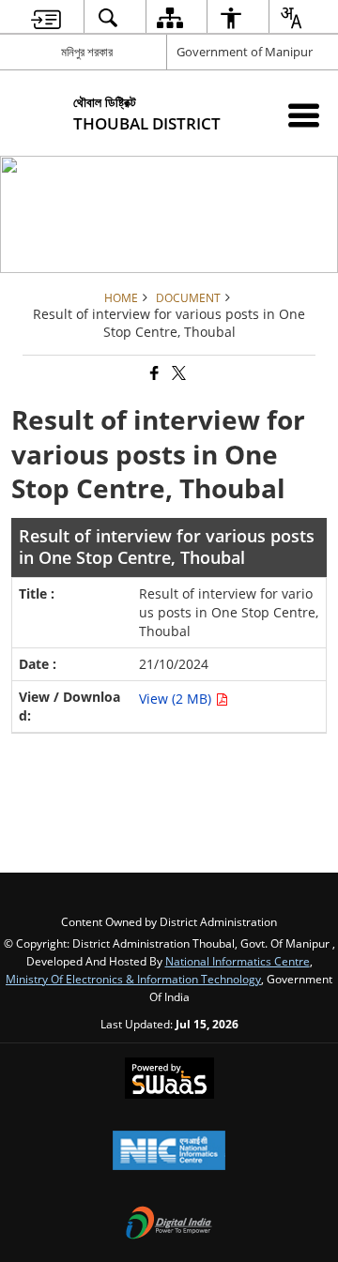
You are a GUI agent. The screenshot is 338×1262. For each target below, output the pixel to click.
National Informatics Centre (237, 960)
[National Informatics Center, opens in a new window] (169, 1152)
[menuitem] (46, 17)
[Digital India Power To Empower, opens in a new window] (169, 1224)
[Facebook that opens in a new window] (153, 374)
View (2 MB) (177, 698)
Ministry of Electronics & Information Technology (133, 978)
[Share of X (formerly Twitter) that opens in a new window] (177, 374)
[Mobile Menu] (303, 115)
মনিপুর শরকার (87, 51)
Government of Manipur (245, 51)
